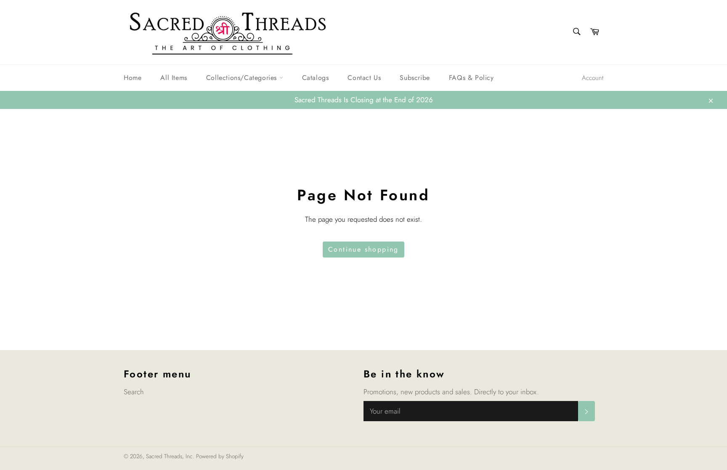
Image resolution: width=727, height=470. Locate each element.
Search (134, 392)
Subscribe (415, 77)
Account (592, 77)
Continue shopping (363, 249)
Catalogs (315, 77)
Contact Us (364, 77)
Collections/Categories (242, 77)
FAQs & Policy (471, 77)
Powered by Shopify (220, 456)
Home (132, 77)
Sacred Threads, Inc (169, 456)
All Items (173, 77)
